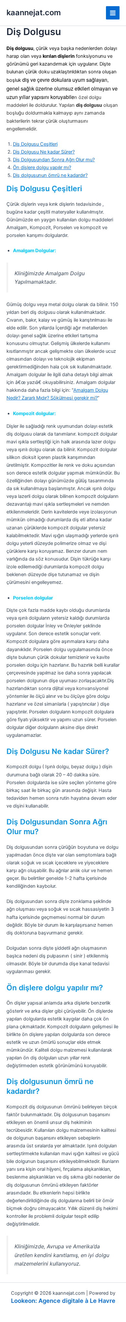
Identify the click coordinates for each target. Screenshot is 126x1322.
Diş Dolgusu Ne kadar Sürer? (44, 152)
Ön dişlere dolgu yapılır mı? (42, 167)
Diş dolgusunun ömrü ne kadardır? (50, 175)
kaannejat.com (33, 12)
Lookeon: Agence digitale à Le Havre (63, 1300)
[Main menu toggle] (113, 13)
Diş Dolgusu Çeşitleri (35, 144)
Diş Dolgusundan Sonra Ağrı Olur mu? (54, 160)
